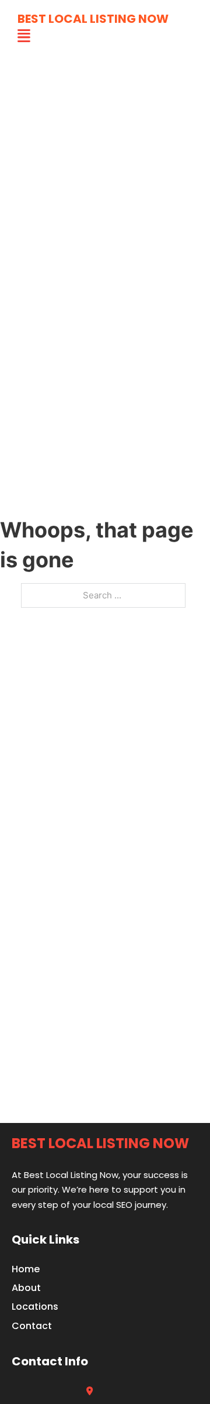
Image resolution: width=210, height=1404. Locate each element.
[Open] (24, 36)
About (26, 1288)
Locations (35, 1306)
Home (26, 1269)
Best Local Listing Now (93, 19)
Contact (32, 1326)
